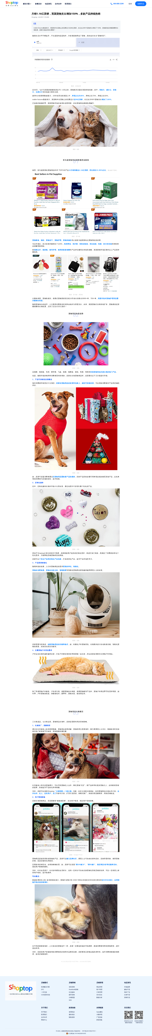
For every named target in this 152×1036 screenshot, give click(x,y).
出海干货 (127, 995)
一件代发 (44, 992)
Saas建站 (99, 1012)
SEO (70, 1000)
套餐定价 (38, 4)
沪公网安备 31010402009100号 (77, 1033)
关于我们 (44, 1012)
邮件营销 (72, 995)
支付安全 (99, 995)
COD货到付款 (45, 995)
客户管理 (99, 989)
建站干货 (127, 989)
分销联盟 (72, 997)
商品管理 (99, 987)
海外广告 (127, 992)
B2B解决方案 (45, 987)
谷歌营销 (72, 987)
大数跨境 (99, 1014)
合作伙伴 (58, 4)
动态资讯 (48, 4)
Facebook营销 (73, 989)
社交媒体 (72, 992)
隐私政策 (72, 1017)
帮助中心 (44, 1020)
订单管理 (99, 992)
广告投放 (99, 1017)
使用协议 (72, 1012)
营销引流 (127, 997)
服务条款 (72, 1014)
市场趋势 (127, 987)
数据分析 (99, 997)
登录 (130, 4)
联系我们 (68, 4)
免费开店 (140, 4)
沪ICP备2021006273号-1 (89, 1031)
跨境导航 (99, 1020)
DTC (42, 989)
